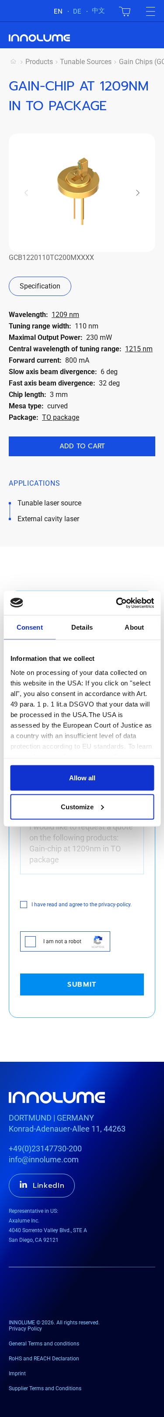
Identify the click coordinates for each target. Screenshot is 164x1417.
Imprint (17, 1373)
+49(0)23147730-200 (45, 1148)
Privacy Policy (25, 1329)
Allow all (82, 778)
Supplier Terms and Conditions (45, 1388)
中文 (98, 10)
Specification (40, 286)
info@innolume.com (44, 1159)
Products (39, 62)
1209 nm (65, 314)
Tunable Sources (86, 62)
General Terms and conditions (44, 1344)
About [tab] (134, 627)
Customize (77, 806)
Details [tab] (82, 627)
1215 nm (139, 349)
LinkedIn (49, 1185)
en (58, 11)
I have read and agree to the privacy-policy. (81, 904)
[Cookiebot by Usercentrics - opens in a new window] (117, 603)
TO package (60, 417)
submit (82, 984)
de (77, 11)
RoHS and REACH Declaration (44, 1359)
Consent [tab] (30, 627)
